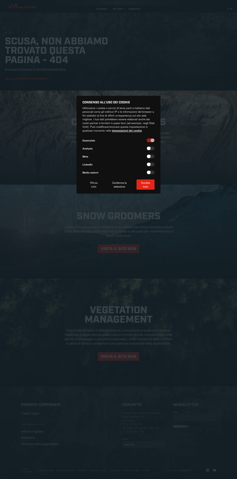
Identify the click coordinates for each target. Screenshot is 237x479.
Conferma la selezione (119, 184)
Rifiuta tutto (94, 184)
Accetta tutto (145, 184)
